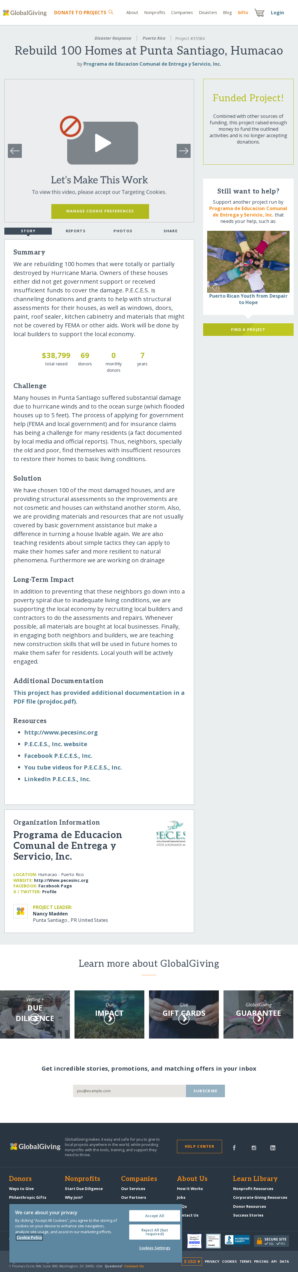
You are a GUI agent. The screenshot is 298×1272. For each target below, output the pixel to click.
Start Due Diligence (84, 1188)
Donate (80, 12)
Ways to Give (21, 1188)
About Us (192, 1179)
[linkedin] (272, 1147)
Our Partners (133, 1197)
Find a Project (248, 329)
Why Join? (74, 1197)
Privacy (212, 1261)
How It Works (190, 1188)
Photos (122, 230)
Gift (243, 12)
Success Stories (248, 1215)
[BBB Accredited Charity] (239, 1241)
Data (284, 1261)
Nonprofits (154, 12)
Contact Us (187, 1215)
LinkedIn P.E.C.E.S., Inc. (57, 779)
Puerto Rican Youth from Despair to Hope (248, 299)
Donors (20, 1179)
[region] (95, 1233)
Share (171, 230)
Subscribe (206, 1090)
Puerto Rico (153, 38)
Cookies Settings (154, 1247)
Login (277, 12)
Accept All (154, 1215)
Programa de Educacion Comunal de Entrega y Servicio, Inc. (152, 64)
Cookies (229, 1261)
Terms (245, 1261)
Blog (227, 12)
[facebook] (234, 1147)
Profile (49, 891)
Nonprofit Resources (253, 1188)
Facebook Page (55, 886)
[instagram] (254, 1147)
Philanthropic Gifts (27, 1197)
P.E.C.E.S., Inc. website (55, 744)
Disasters (208, 12)
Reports (76, 230)
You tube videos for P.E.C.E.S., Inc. (73, 767)
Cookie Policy (29, 1237)
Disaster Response (112, 38)
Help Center (199, 1146)
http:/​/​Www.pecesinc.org (61, 880)
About (132, 12)
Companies (182, 12)
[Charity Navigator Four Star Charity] (196, 1241)
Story (28, 230)
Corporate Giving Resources (260, 1197)
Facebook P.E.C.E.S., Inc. (58, 756)
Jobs (181, 1197)
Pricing (261, 1261)
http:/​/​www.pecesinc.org (61, 732)
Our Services (133, 1188)
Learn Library (255, 1179)
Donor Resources (249, 1206)
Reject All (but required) (154, 1231)
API (274, 1261)
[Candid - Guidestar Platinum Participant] (215, 1241)
